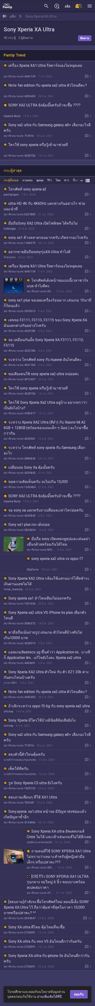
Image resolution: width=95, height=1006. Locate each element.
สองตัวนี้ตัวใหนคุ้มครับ (26, 754)
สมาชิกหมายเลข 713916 (19, 135)
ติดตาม (84, 38)
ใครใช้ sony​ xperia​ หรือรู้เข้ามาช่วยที (38, 145)
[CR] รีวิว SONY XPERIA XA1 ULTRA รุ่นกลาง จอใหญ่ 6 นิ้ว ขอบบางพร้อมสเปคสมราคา (58, 882)
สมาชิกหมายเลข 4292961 (20, 438)
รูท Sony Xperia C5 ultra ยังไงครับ (35, 783)
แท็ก (13, 16)
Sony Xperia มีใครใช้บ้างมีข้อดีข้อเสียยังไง (42, 720)
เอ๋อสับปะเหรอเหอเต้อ (39, 842)
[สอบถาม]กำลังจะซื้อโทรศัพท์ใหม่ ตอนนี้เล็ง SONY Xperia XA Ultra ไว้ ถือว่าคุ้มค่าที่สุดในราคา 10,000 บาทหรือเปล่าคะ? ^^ (46, 907)
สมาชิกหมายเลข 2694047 (20, 918)
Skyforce (33, 569)
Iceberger (10, 228)
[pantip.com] (7, 6)
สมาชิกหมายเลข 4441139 (20, 76)
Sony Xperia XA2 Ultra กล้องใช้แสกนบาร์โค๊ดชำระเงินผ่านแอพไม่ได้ (46, 581)
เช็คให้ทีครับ (18, 768)
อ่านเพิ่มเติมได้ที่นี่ (49, 996)
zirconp (8, 711)
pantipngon (11, 194)
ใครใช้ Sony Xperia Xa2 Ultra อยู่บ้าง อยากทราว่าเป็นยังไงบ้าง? (45, 405)
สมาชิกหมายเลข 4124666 (20, 822)
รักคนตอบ (10, 257)
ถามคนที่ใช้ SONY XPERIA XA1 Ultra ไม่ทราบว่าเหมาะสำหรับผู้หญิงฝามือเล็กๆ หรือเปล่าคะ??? (59, 856)
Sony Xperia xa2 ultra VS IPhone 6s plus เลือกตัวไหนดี (45, 615)
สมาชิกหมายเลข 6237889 (20, 214)
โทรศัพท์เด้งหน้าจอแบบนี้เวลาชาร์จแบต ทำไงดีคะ (57, 283)
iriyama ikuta (12, 116)
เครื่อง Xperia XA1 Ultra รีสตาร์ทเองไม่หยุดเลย (45, 65)
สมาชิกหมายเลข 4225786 (20, 331)
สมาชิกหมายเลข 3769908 (40, 893)
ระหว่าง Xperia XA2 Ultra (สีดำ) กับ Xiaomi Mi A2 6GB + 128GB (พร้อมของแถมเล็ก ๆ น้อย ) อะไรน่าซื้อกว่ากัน (46, 428)
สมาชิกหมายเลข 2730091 (20, 932)
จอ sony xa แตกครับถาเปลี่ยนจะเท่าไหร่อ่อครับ (45, 510)
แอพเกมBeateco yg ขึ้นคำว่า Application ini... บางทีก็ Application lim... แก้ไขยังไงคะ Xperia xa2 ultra (47, 655)
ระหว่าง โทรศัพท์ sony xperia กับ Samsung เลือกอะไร (44, 450)
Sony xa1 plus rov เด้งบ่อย (29, 524)
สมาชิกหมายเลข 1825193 (20, 788)
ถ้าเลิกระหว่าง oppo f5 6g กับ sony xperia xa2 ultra (49, 706)
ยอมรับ (79, 994)
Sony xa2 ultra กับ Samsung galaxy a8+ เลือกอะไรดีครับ (47, 128)
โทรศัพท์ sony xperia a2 (27, 189)
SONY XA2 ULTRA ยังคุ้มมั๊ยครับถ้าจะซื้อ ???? (44, 105)
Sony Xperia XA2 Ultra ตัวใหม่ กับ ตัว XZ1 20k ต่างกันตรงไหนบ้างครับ (46, 675)
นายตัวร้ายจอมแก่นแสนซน (20, 759)
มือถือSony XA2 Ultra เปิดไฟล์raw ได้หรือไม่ (43, 223)
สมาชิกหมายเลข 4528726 (20, 155)
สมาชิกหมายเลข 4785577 (20, 413)
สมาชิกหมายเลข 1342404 (20, 487)
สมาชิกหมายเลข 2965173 (40, 291)
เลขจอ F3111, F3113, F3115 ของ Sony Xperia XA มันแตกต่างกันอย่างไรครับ (45, 323)
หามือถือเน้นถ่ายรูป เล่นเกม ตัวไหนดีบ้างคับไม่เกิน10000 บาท (43, 635)
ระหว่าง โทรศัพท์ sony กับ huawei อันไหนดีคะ (45, 359)
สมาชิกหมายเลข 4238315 (20, 643)
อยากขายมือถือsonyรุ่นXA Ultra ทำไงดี (39, 252)
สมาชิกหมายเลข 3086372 (20, 623)
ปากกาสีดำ (10, 682)
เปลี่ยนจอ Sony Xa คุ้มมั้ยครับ (31, 467)
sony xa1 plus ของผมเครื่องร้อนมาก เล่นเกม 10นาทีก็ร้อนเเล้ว (47, 303)
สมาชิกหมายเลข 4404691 (20, 663)
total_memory (13, 589)
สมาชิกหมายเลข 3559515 (20, 311)
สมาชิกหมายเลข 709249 (19, 802)
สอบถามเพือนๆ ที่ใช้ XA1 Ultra (32, 797)
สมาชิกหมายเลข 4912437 (20, 379)
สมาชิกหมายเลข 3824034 (20, 530)
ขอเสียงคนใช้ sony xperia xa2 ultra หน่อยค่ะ (43, 374)
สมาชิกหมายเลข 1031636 (20, 603)
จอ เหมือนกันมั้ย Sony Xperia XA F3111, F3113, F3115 (44, 343)
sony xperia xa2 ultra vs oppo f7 (57, 558)
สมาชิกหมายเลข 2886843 (20, 458)
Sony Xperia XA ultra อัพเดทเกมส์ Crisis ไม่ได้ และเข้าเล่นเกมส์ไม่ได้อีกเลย (59, 834)
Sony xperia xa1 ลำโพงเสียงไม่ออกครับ (39, 598)
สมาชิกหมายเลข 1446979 (20, 243)
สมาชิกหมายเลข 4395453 (20, 96)
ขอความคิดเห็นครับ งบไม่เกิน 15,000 (38, 482)
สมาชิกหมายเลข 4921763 (20, 365)
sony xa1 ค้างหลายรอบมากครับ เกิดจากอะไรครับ (48, 237)
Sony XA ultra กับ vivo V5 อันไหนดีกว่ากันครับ (45, 941)
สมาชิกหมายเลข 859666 (41, 549)
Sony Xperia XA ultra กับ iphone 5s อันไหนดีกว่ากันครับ (46, 958)
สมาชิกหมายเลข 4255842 (20, 472)
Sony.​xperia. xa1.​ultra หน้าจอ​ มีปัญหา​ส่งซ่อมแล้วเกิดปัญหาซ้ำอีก (45, 814)
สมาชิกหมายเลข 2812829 (41, 867)
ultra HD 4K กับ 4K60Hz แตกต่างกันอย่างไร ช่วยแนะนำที (44, 206)
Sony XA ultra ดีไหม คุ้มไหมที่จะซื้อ (36, 927)
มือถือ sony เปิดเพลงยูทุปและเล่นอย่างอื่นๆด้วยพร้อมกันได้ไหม (58, 542)
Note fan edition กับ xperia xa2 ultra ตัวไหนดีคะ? (47, 85)
